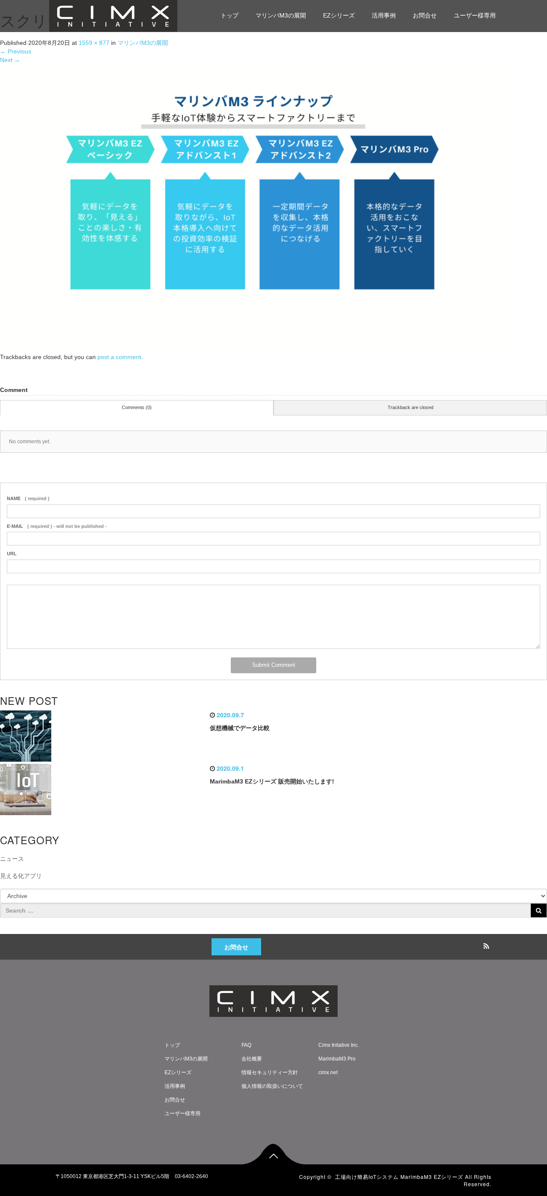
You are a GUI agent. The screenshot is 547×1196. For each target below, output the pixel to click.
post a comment (119, 356)
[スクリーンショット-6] (256, 207)
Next (10, 59)
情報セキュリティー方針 (269, 1072)
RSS (485, 944)
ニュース (12, 858)
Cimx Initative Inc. (338, 1045)
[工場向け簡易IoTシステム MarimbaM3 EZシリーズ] (113, 15)
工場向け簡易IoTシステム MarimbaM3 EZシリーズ (399, 1176)
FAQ (246, 1045)
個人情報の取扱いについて (272, 1086)
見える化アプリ (21, 875)
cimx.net (328, 1072)
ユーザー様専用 (475, 15)
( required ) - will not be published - (57, 526)
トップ (229, 15)
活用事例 (384, 15)
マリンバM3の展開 (281, 15)
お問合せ (425, 15)
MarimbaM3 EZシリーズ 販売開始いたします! (272, 781)
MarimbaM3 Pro (337, 1059)
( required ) (28, 498)
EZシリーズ (339, 15)
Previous (15, 51)
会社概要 (251, 1059)
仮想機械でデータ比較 (240, 728)
